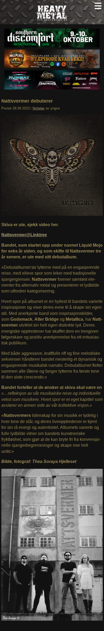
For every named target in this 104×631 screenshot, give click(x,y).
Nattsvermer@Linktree (24, 235)
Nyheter (39, 108)
